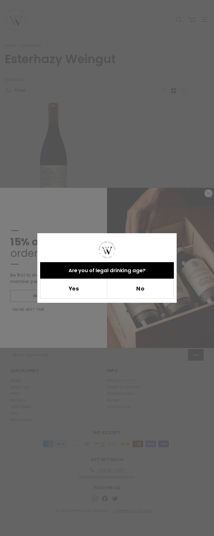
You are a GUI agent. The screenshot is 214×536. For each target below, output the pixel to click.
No (140, 288)
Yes (74, 288)
